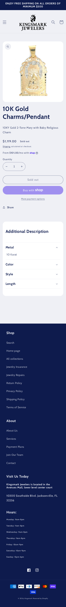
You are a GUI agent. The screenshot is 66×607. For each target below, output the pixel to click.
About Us (12, 430)
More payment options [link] (33, 199)
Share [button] (10, 207)
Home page (13, 350)
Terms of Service (16, 407)
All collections (14, 358)
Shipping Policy (15, 399)
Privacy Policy (14, 391)
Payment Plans (15, 446)
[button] (4, 22)
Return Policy (14, 383)
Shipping (6, 146)
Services (11, 438)
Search (10, 342)
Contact (11, 463)
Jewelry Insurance (16, 366)
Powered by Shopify (40, 598)
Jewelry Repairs (15, 375)
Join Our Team (14, 454)
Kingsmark (28, 598)
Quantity (7, 159)
